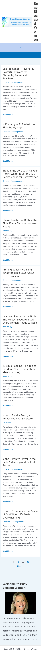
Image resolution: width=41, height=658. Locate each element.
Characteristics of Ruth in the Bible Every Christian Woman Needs (20, 223)
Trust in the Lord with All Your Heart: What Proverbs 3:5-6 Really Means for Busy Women (20, 174)
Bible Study (7, 231)
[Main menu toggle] (20, 54)
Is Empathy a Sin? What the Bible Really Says (19, 126)
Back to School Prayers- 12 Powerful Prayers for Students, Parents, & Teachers (18, 73)
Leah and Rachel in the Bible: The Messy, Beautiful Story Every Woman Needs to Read (20, 319)
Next (20, 566)
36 (28, 562)
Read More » (8, 115)
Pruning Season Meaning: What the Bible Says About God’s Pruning (18, 273)
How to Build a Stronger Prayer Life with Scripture (18, 417)
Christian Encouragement (13, 82)
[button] (20, 47)
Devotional (7, 423)
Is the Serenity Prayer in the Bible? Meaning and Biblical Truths (19, 462)
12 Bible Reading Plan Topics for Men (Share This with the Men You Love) (19, 369)
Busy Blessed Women (36, 21)
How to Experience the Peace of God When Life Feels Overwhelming (20, 514)
